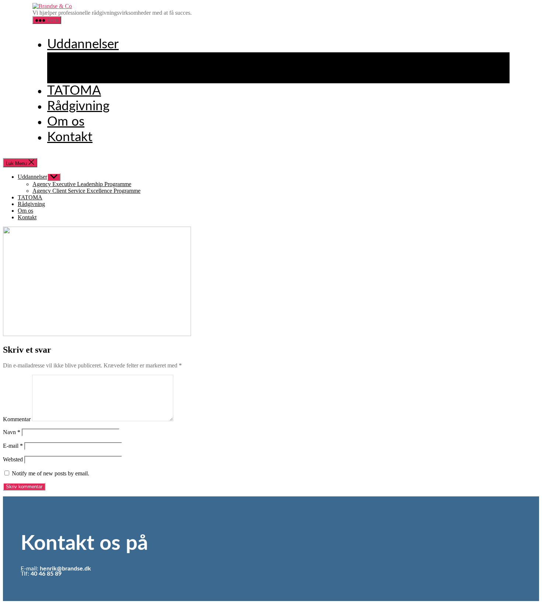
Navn (11, 432)
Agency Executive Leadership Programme (178, 59)
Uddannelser (83, 44)
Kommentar (17, 419)
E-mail (13, 446)
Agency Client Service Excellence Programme (189, 75)
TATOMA (74, 90)
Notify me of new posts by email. (50, 473)
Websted (13, 459)
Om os (65, 121)
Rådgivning (78, 106)
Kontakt (70, 137)
